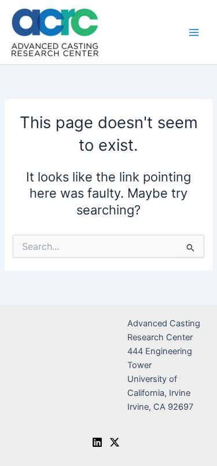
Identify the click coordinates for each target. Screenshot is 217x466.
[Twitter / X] (114, 442)
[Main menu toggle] (193, 31)
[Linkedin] (97, 442)
